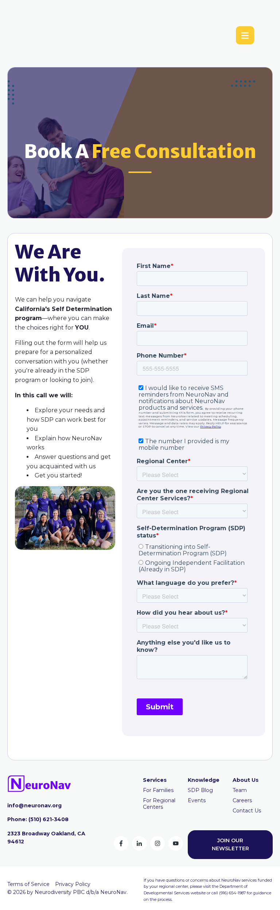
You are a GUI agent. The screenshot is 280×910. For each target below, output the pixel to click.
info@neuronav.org (34, 805)
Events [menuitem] (197, 800)
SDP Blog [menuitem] (200, 790)
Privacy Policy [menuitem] (72, 884)
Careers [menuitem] (242, 800)
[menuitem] (155, 780)
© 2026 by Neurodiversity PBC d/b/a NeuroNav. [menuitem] (67, 892)
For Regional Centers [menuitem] (159, 803)
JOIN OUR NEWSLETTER (230, 844)
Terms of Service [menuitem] (28, 884)
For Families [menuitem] (158, 790)
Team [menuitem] (240, 790)
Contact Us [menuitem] (247, 810)
